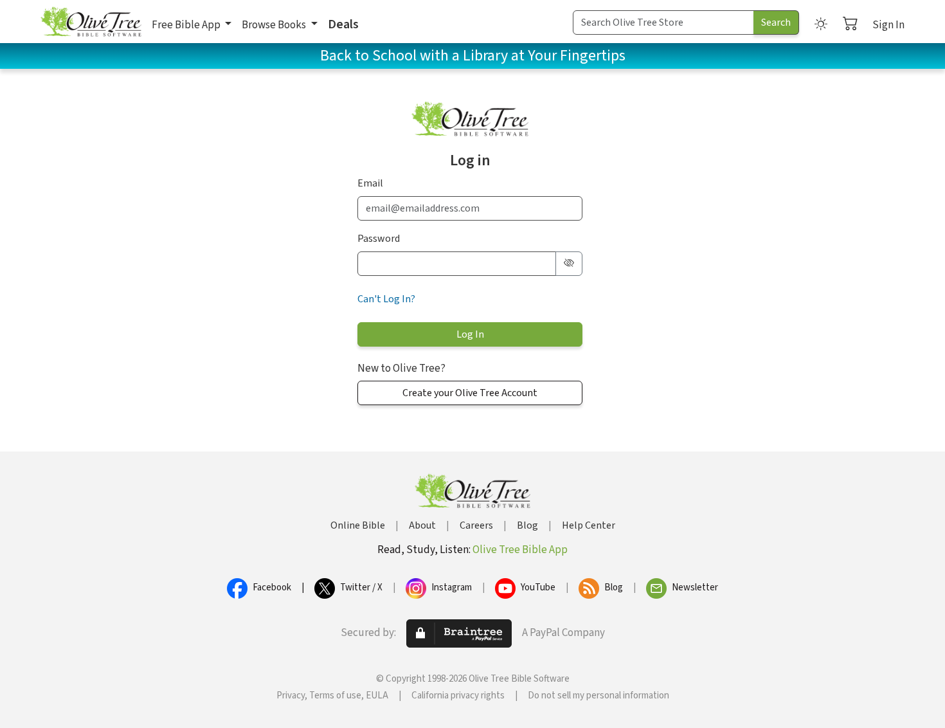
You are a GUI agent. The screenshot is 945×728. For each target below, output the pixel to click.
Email (370, 183)
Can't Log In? (386, 299)
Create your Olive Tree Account (469, 393)
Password (378, 239)
